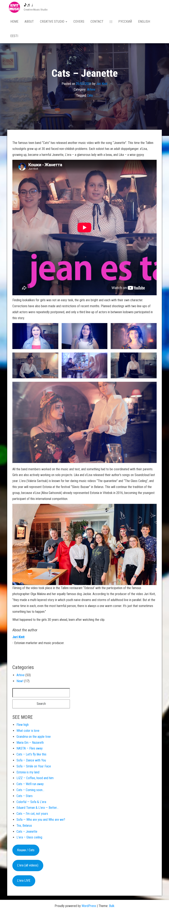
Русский (125, 21)
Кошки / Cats (25, 850)
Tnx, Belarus (24, 826)
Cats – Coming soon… (30, 790)
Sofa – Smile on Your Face (33, 766)
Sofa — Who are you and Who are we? (40, 820)
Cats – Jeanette (26, 831)
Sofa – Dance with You (31, 760)
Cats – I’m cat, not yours (32, 814)
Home (14, 21)
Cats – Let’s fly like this (31, 754)
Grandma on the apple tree (33, 737)
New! (19, 681)
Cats (90, 95)
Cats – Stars (24, 796)
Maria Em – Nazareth (30, 743)
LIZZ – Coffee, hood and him (35, 778)
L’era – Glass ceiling (29, 837)
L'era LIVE (23, 880)
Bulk (111, 906)
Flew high (22, 725)
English (144, 21)
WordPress (89, 906)
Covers (78, 21)
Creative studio (52, 21)
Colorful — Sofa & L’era (31, 802)
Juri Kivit (101, 83)
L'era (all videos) (27, 865)
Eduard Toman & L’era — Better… (37, 808)
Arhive (91, 89)
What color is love (27, 731)
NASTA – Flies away (29, 748)
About (29, 21)
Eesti (14, 36)
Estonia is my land (27, 772)
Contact (96, 21)
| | (111, 21)
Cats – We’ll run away (30, 784)
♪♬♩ (30, 4)
